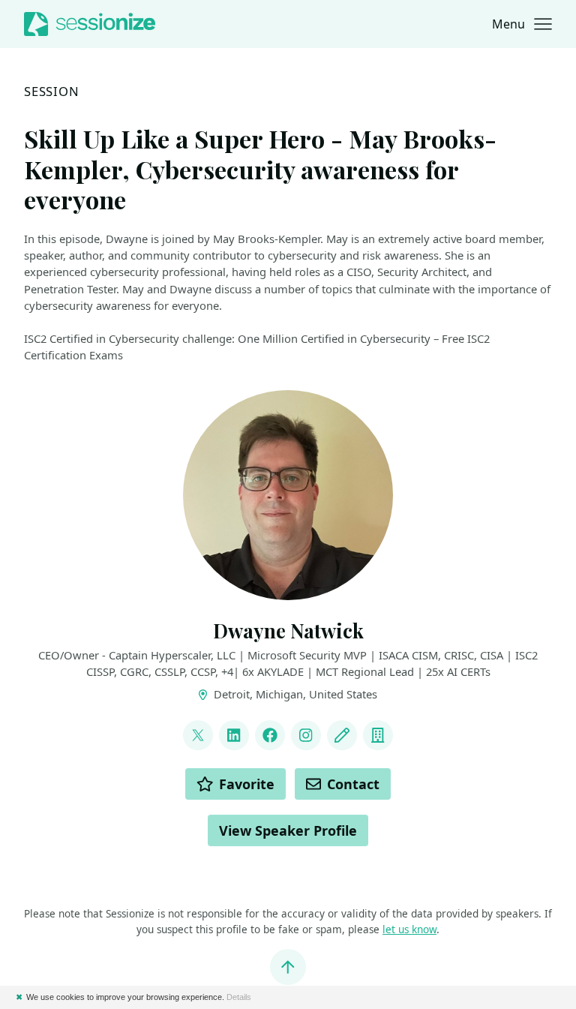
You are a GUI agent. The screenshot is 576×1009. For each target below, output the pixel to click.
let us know (409, 929)
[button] (522, 24)
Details (238, 996)
